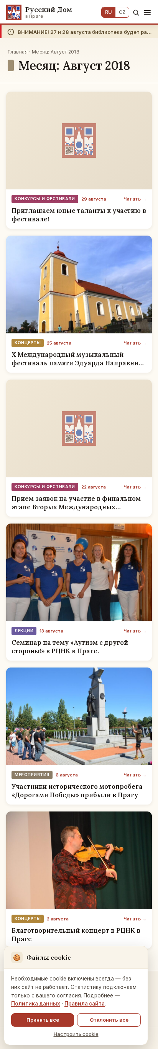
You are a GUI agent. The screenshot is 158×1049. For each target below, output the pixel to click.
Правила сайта (84, 1003)
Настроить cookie (76, 1034)
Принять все (42, 1020)
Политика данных (35, 1003)
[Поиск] (136, 12)
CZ (122, 12)
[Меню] (147, 12)
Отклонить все (109, 1020)
